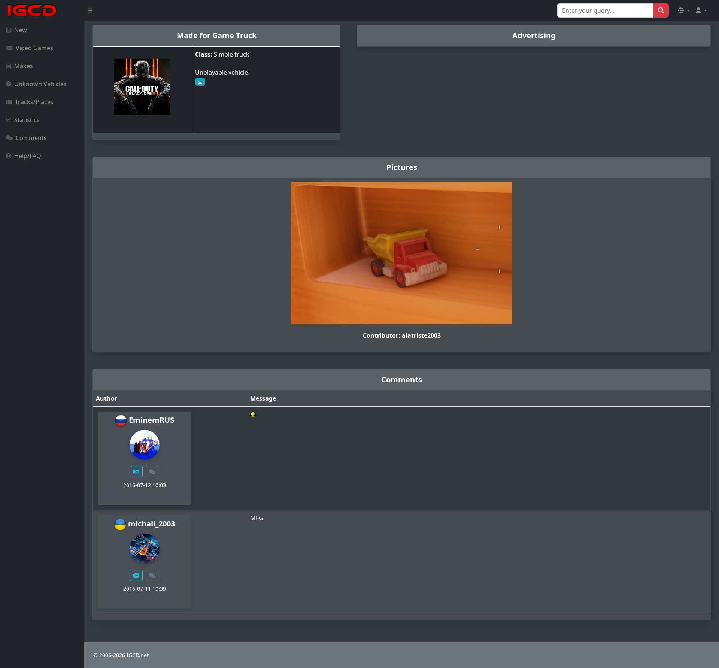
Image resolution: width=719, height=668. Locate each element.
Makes (23, 66)
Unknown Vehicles (40, 84)
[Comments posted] (152, 471)
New (20, 30)
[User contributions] (136, 471)
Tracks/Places (34, 102)
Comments (31, 138)
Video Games (34, 48)
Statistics (27, 120)
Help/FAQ (27, 156)
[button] (684, 10)
